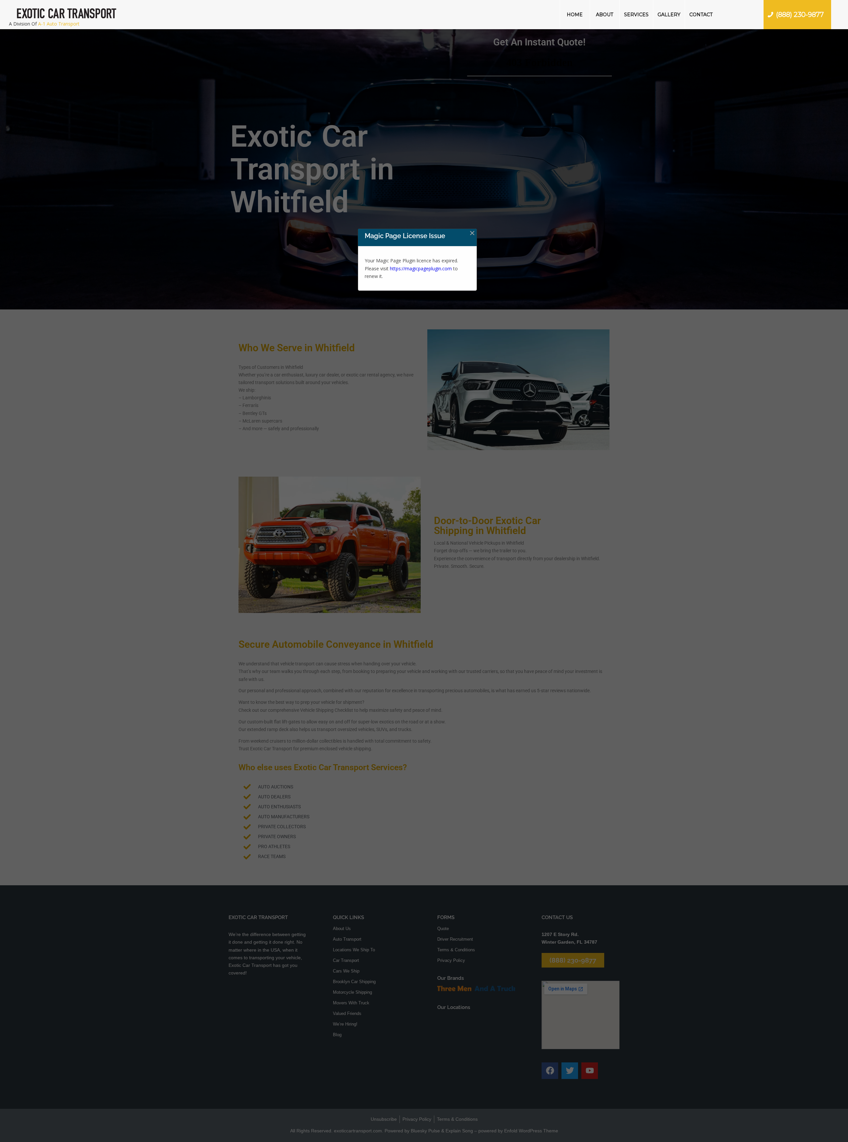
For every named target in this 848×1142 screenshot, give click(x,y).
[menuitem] (575, 14)
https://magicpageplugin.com (421, 268)
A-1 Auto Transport (59, 24)
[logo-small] (66, 14)
